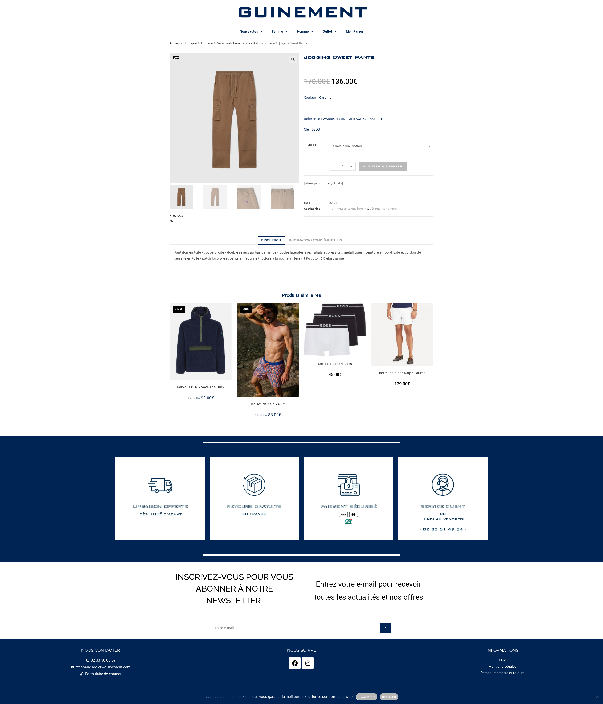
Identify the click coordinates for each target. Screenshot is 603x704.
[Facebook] (295, 663)
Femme (277, 31)
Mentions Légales (503, 666)
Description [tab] (271, 240)
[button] (293, 59)
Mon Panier (354, 31)
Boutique (190, 43)
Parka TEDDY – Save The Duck (200, 387)
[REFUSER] (597, 696)
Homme (303, 31)
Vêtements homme (230, 43)
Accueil (174, 43)
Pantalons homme (262, 43)
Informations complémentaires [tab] (315, 240)
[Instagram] (308, 663)
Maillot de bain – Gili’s (268, 404)
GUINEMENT (302, 12)
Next (173, 221)
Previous (176, 215)
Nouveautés (249, 31)
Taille (311, 145)
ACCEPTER (367, 697)
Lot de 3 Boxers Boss (335, 363)
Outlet (327, 31)
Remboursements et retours (503, 673)
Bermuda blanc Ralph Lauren (402, 373)
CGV (502, 660)
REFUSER (389, 697)
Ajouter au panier (382, 166)
